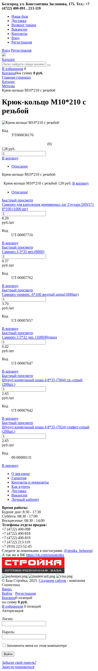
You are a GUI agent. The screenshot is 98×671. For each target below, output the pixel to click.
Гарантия (18, 478)
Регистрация (21, 42)
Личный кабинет (25, 499)
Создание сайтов (52, 580)
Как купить (20, 487)
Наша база (19, 16)
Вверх (7, 589)
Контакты (19, 34)
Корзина (8, 73)
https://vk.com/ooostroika (45, 555)
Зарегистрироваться (18, 667)
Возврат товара (23, 25)
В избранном (12, 69)
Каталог (8, 59)
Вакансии (19, 29)
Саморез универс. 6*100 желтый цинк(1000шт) (40, 294)
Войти (7, 593)
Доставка (18, 21)
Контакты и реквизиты (30, 482)
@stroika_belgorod (78, 551)
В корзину (10, 243)
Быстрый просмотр (17, 200)
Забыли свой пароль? (19, 662)
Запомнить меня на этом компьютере (37, 646)
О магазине (20, 474)
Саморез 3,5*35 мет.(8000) (23, 252)
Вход (15, 38)
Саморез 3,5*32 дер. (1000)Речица (29, 337)
